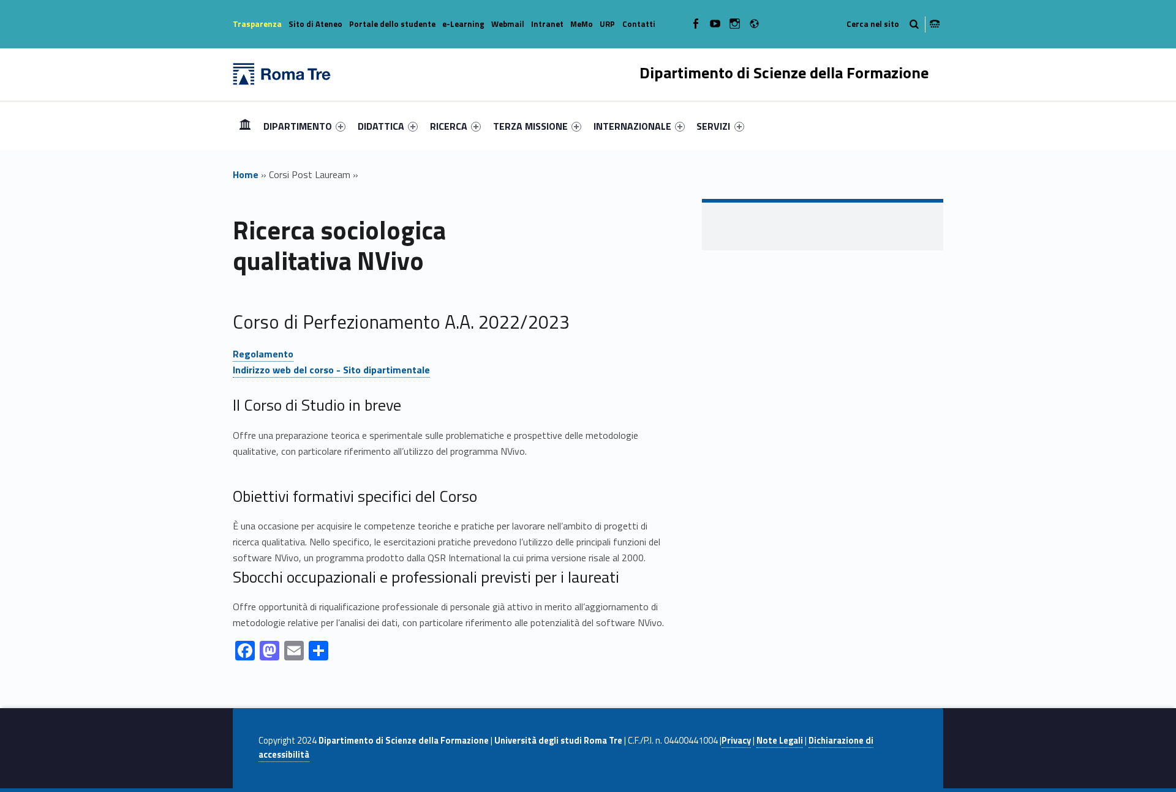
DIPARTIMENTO (297, 126)
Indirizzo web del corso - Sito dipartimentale (331, 369)
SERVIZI (713, 126)
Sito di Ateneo (315, 24)
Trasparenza (257, 24)
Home (245, 125)
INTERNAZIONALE (632, 126)
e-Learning (463, 24)
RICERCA (448, 126)
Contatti (638, 24)
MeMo (581, 24)
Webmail (507, 24)
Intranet (547, 24)
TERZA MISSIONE (530, 126)
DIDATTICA (381, 126)
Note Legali (779, 740)
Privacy (736, 740)
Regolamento (263, 353)
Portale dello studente (392, 24)
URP (607, 24)
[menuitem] (245, 126)
